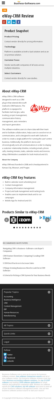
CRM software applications (29, 382)
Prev (6, 220)
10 (40, 227)
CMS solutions (16, 387)
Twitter (10, 354)
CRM (4, 10)
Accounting (8, 296)
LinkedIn (10, 361)
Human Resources (11, 312)
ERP (5, 309)
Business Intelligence (12, 300)
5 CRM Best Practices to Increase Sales (18, 263)
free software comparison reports (29, 376)
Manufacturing (10, 315)
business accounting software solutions (22, 380)
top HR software (29, 387)
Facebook (11, 358)
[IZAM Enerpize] (21, 220)
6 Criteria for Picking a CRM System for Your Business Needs (26, 275)
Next (47, 220)
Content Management (12, 306)
